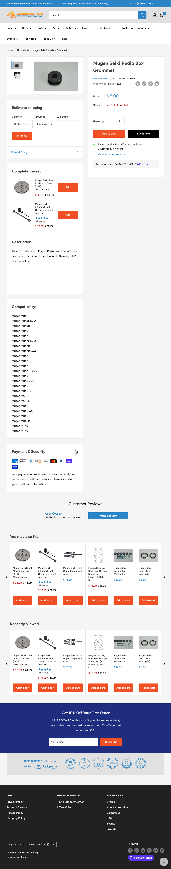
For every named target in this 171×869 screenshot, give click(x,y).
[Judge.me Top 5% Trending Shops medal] (140, 763)
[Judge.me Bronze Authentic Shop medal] (112, 763)
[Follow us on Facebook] (130, 850)
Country (17, 116)
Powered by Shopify (17, 857)
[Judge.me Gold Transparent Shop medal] (84, 763)
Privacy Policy (15, 801)
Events (11, 38)
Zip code (62, 116)
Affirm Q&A (64, 807)
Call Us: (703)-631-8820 (141, 3)
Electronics (105, 28)
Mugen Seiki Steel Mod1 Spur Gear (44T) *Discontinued (44, 185)
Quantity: (99, 121)
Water (69, 28)
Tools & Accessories (134, 28)
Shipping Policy (16, 818)
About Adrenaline (117, 807)
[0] (161, 15)
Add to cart (109, 133)
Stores (111, 801)
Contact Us (113, 812)
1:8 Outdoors (29, 3)
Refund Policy (19, 152)
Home (10, 50)
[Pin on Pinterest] (144, 83)
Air (54, 28)
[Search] (142, 15)
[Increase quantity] (128, 121)
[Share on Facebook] (137, 83)
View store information (112, 154)
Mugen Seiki (100, 78)
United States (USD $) (38, 844)
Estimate (22, 135)
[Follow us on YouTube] (155, 850)
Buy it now (143, 133)
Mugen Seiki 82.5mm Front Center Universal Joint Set (44, 208)
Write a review (108, 515)
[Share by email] (156, 83)
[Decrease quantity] (110, 121)
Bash (25, 28)
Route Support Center (70, 801)
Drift (40, 28)
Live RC (111, 829)
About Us (47, 38)
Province (40, 116)
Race (10, 28)
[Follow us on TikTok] (162, 850)
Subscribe (111, 742)
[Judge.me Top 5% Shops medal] (126, 763)
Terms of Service (17, 807)
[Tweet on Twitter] (150, 83)
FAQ (109, 818)
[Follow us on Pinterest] (149, 850)
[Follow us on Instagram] (143, 850)
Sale (64, 38)
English (12, 844)
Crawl (85, 28)
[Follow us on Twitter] (136, 850)
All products (23, 50)
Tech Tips (30, 38)
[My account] (154, 15)
